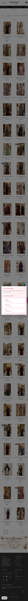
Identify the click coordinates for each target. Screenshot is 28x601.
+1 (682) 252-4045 (8, 301)
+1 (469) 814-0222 (8, 311)
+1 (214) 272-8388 (8, 306)
